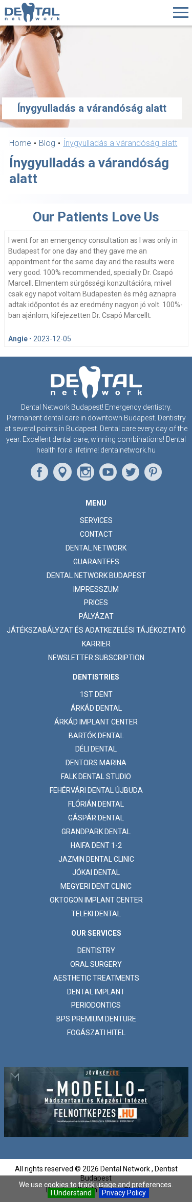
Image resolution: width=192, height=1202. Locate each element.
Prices (96, 602)
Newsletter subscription (96, 658)
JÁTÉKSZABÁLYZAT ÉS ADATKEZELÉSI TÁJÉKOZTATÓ (96, 630)
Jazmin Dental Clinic (96, 859)
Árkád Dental (96, 708)
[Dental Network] (32, 12)
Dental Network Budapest (96, 575)
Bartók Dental (96, 736)
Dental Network (96, 548)
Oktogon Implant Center (96, 900)
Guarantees (96, 562)
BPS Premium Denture (96, 1019)
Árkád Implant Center (96, 722)
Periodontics (96, 1005)
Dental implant (96, 992)
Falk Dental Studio (96, 776)
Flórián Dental (96, 804)
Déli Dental (96, 749)
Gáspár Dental (96, 818)
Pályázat (96, 616)
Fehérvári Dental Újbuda (96, 790)
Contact (96, 534)
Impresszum (96, 589)
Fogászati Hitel (96, 1033)
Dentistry (96, 950)
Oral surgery (96, 964)
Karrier (96, 644)
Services (96, 520)
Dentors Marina (96, 763)
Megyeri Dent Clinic (96, 886)
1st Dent (96, 694)
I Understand (71, 1193)
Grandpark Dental (96, 832)
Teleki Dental (96, 914)
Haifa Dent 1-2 (96, 845)
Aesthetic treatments (96, 978)
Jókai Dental (96, 872)
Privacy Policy (124, 1193)
